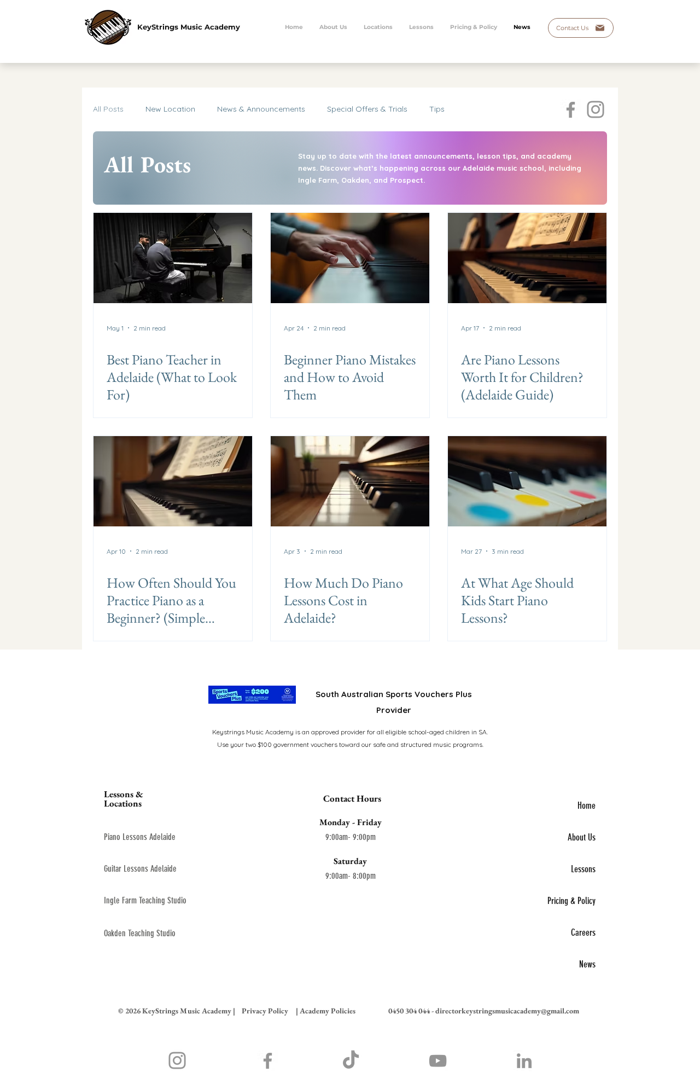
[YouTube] (437, 1060)
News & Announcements (261, 109)
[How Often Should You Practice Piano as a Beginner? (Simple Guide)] (173, 481)
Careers (583, 932)
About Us (582, 837)
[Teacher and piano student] (173, 258)
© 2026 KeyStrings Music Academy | (176, 1011)
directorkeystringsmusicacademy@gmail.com (507, 1011)
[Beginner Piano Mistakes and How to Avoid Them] (350, 258)
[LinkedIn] (524, 1060)
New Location (170, 109)
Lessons (583, 868)
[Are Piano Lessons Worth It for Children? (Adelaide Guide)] (527, 258)
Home (587, 805)
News (587, 964)
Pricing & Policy (571, 900)
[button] (421, 28)
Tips (437, 109)
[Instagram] (595, 109)
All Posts (108, 109)
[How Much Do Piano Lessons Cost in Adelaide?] (350, 481)
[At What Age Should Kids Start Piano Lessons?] (527, 481)
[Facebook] (570, 109)
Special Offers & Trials (367, 109)
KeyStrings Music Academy (188, 26)
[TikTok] (350, 1060)
